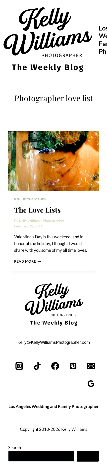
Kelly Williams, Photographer (41, 221)
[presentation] (53, 161)
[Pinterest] (73, 366)
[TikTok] (37, 366)
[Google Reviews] (91, 384)
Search (14, 447)
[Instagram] (19, 366)
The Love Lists (37, 209)
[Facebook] (55, 366)
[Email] (91, 366)
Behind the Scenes (30, 199)
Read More (27, 261)
